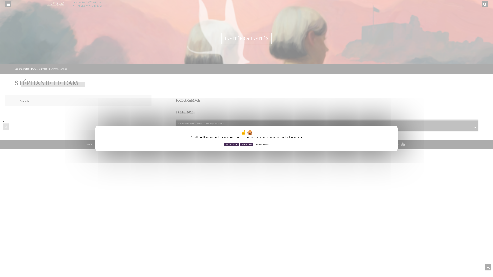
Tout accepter (231, 144)
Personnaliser (262, 144)
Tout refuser (246, 144)
